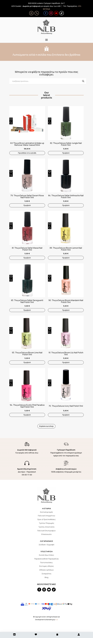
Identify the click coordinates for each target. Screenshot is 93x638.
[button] (10, 119)
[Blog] (37, 13)
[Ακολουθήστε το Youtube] (56, 13)
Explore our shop (46, 426)
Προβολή (66, 153)
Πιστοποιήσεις (46, 562)
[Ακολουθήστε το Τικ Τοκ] (61, 13)
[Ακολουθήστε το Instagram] (51, 13)
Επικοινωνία (46, 534)
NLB (56, 620)
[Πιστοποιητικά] (31, 13)
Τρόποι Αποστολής (46, 527)
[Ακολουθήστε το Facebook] (45, 13)
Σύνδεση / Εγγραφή (46, 544)
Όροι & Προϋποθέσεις (46, 519)
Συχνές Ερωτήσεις (46, 555)
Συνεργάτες (46, 573)
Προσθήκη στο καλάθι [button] (27, 153)
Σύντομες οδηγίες (46, 566)
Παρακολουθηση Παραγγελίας (46, 559)
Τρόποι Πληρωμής (46, 523)
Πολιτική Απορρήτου (46, 515)
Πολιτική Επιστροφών (46, 530)
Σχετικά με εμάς (46, 512)
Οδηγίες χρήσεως (46, 570)
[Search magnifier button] (83, 81)
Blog (46, 577)
